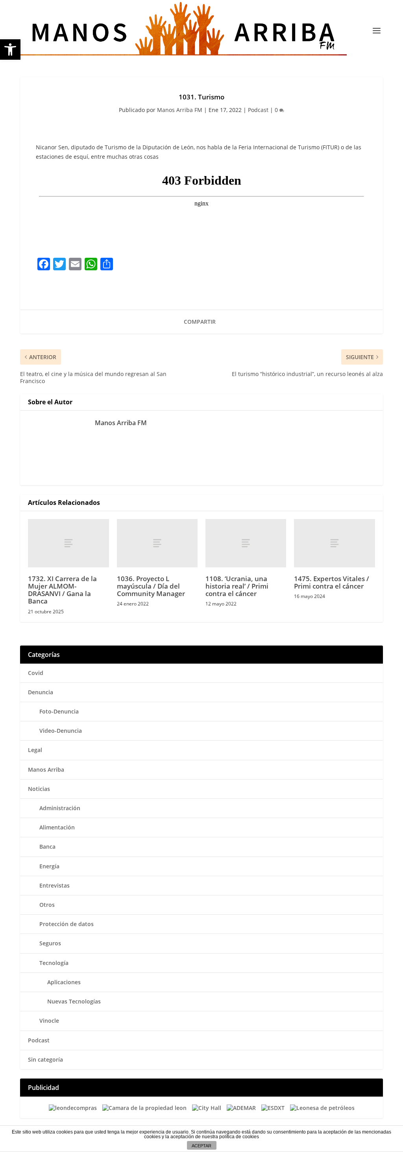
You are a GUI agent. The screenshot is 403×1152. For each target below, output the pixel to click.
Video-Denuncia (60, 730)
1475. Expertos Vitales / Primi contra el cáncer (331, 582)
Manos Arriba (46, 769)
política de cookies (239, 1136)
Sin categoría (45, 1059)
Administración (59, 808)
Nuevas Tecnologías (74, 1001)
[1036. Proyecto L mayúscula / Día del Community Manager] (157, 543)
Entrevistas (54, 885)
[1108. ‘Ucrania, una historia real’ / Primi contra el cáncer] (245, 543)
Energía (49, 866)
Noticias (39, 788)
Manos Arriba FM (179, 110)
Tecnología (53, 963)
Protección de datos (66, 924)
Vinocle (49, 1020)
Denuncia (40, 692)
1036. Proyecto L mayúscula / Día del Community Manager (151, 586)
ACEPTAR (201, 1145)
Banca (47, 846)
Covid (35, 673)
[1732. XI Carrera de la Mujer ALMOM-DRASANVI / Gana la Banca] (68, 543)
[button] (10, 49)
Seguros (50, 943)
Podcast (258, 110)
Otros (47, 904)
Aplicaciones (64, 982)
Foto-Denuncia (59, 711)
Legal (35, 750)
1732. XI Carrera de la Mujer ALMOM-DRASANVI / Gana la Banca (62, 590)
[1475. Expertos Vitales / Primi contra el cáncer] (334, 543)
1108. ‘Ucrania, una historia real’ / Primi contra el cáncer (236, 586)
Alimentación (57, 827)
